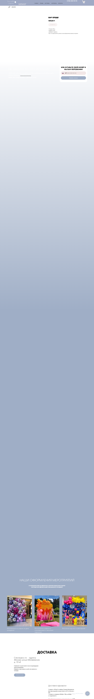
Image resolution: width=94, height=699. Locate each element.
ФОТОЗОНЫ (54, 3)
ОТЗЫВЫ (41, 3)
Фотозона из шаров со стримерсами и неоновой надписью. (44, 630)
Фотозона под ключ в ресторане (73, 628)
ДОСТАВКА (47, 3)
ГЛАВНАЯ (36, 3)
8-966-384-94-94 (72, 1)
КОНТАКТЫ (60, 3)
